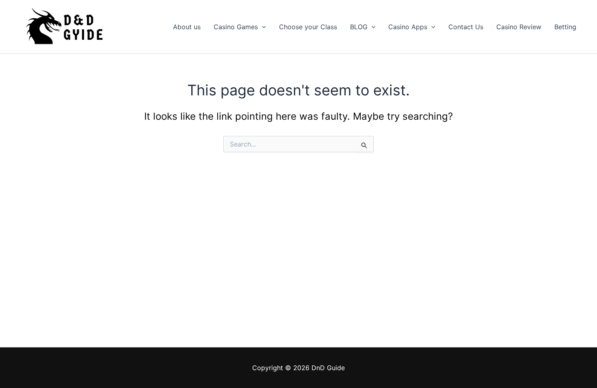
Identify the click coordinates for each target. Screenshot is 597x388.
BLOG (359, 27)
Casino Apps (407, 27)
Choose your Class (308, 27)
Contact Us (465, 27)
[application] (262, 27)
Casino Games (236, 27)
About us (187, 27)
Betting (565, 27)
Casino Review (518, 27)
